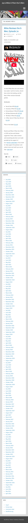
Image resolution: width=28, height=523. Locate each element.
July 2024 (8, 232)
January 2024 (9, 245)
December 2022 (10, 273)
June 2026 (8, 181)
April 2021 (8, 317)
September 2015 (10, 456)
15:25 (15, 124)
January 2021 (9, 323)
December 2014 (10, 476)
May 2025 (8, 210)
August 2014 (9, 485)
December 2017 (10, 404)
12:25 (7, 120)
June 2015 (8, 463)
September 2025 (10, 201)
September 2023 (10, 253)
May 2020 (8, 341)
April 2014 (8, 493)
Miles (19, 34)
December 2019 (10, 352)
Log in (7, 505)
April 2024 (8, 238)
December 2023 (10, 247)
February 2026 (9, 190)
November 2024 (10, 223)
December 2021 (10, 299)
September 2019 (10, 358)
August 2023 (9, 256)
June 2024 (8, 234)
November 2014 (10, 478)
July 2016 (8, 434)
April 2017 (8, 415)
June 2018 (8, 391)
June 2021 (8, 312)
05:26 (21, 111)
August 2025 (9, 203)
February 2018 (9, 400)
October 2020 (9, 330)
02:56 (18, 108)
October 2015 (9, 454)
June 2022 (8, 286)
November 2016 (10, 426)
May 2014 (8, 491)
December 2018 (10, 378)
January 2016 (9, 447)
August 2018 (9, 386)
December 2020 (10, 325)
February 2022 (9, 295)
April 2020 (8, 343)
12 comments (9, 36)
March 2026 (9, 188)
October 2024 (9, 225)
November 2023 (10, 249)
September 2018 (10, 384)
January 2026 (9, 192)
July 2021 (8, 310)
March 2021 (9, 319)
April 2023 (8, 264)
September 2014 (10, 482)
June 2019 (8, 365)
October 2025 (9, 199)
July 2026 (8, 179)
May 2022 (8, 288)
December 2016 (10, 423)
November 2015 (10, 452)
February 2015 (9, 471)
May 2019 (8, 367)
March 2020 (9, 345)
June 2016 (8, 437)
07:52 (19, 113)
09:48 (18, 115)
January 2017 (9, 421)
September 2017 (10, 410)
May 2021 (8, 314)
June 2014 (8, 489)
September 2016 (10, 430)
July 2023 (8, 258)
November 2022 (10, 275)
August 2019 (9, 360)
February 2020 (9, 347)
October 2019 (9, 356)
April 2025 (8, 212)
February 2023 (9, 269)
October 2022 (9, 277)
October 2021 (9, 304)
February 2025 (9, 216)
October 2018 (9, 382)
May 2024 (8, 236)
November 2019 (10, 354)
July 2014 (8, 487)
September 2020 (10, 332)
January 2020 (9, 349)
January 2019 (9, 376)
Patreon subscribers (11, 142)
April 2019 (8, 369)
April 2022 (8, 290)
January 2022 (9, 297)
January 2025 (9, 219)
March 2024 (9, 240)
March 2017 (9, 417)
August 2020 (9, 334)
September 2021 (10, 306)
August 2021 (9, 308)
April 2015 (8, 467)
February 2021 (9, 321)
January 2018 (9, 402)
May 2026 (8, 184)
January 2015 (9, 474)
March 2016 (9, 443)
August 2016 (9, 432)
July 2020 (8, 336)
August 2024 (9, 229)
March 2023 (9, 266)
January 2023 (9, 271)
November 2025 (10, 197)
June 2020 (8, 338)
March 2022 (9, 293)
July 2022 (8, 284)
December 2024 (10, 221)
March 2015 (9, 469)
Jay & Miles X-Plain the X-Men (13, 3)
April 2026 (8, 186)
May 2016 (8, 439)
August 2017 (9, 413)
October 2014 (9, 480)
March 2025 (9, 214)
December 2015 (10, 450)
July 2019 (8, 362)
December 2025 (10, 195)
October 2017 (9, 408)
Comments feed (10, 509)
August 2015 (9, 458)
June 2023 (8, 260)
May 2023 (8, 262)
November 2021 (10, 301)
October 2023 (9, 251)
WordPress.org (9, 511)
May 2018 (8, 393)
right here (9, 149)
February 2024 (9, 243)
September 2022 (10, 280)
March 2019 (9, 371)
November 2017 (10, 406)
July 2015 (8, 461)
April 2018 (8, 395)
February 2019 (9, 373)
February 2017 (9, 419)
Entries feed (9, 507)
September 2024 (10, 227)
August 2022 (9, 282)
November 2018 (10, 380)
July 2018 (8, 389)
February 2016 (9, 445)
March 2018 (9, 397)
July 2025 (8, 205)
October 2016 (9, 428)
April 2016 (8, 441)
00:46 (16, 106)
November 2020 (10, 328)
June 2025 (8, 208)
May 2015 (8, 465)
